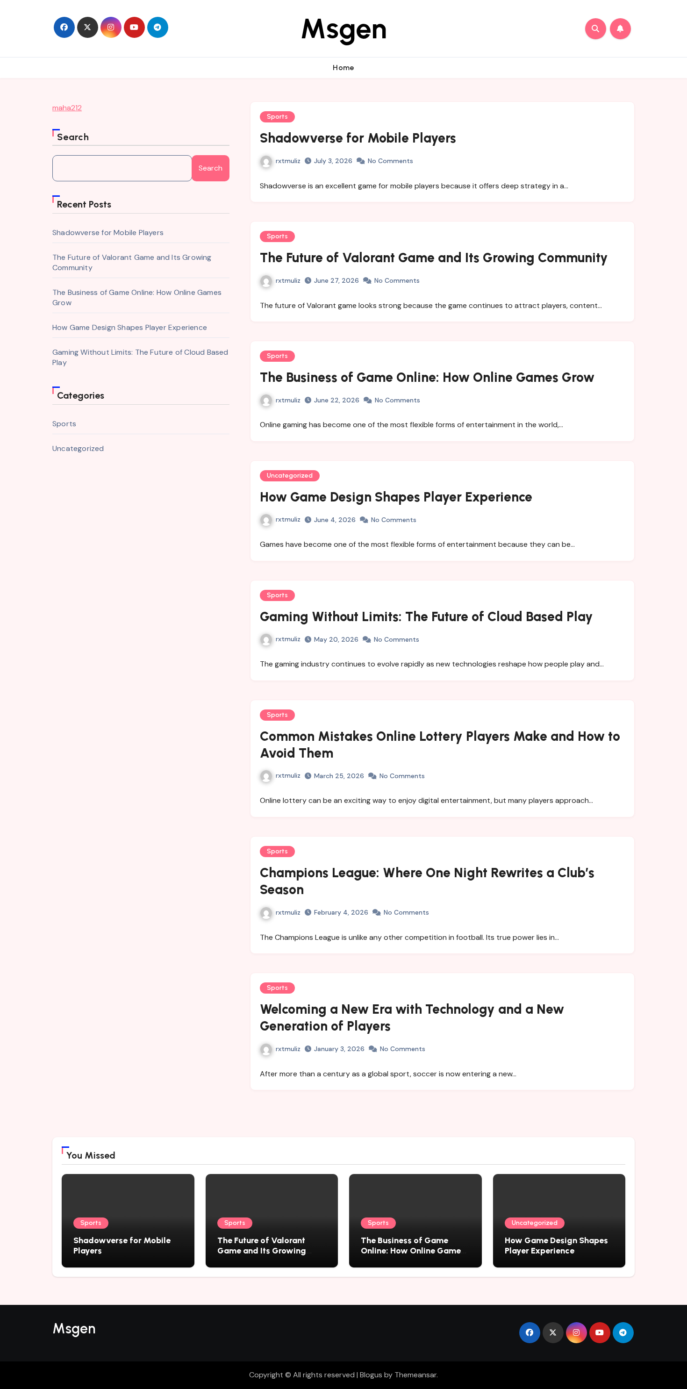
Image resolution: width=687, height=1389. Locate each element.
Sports (64, 424)
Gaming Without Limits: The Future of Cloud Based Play (426, 616)
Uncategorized (78, 448)
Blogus (371, 1375)
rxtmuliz (288, 161)
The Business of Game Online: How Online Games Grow (427, 377)
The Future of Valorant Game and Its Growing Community (434, 257)
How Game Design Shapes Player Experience (129, 327)
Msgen (343, 28)
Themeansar (415, 1375)
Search (73, 137)
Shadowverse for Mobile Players (108, 232)
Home (343, 67)
